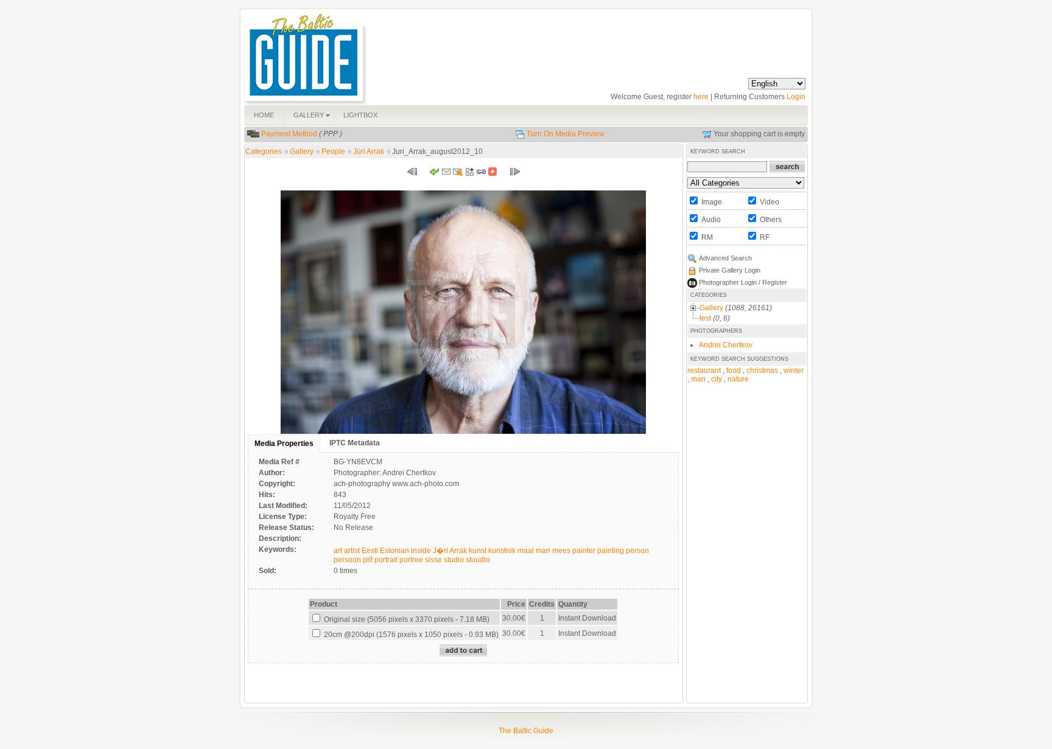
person (637, 550)
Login (796, 96)
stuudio (478, 560)
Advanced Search (725, 258)
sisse (433, 560)
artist (352, 550)
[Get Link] (481, 174)
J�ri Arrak (450, 550)
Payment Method (289, 134)
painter (583, 550)
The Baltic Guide (526, 730)
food (733, 370)
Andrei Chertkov (725, 345)
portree (411, 560)
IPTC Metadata (354, 443)
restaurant (704, 370)
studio (454, 560)
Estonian (394, 550)
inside (421, 550)
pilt (368, 560)
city (716, 379)
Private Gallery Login (729, 270)
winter (794, 370)
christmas (762, 370)
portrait (386, 560)
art (338, 550)
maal (525, 550)
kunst (477, 550)
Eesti (370, 550)
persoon (347, 560)
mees (561, 550)
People (334, 151)
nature (738, 379)
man (543, 550)
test (705, 318)
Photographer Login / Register (743, 282)
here (701, 96)
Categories (263, 151)
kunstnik (502, 550)
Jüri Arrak (369, 151)
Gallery (302, 151)
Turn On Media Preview (566, 134)
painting (610, 550)
